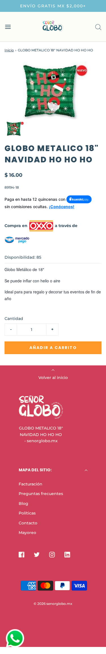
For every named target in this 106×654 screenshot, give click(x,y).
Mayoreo (27, 532)
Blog (23, 503)
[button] (15, 128)
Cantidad (14, 318)
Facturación (30, 484)
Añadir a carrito (53, 347)
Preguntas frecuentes (41, 493)
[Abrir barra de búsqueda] (98, 26)
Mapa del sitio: (35, 470)
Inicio (9, 50)
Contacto (28, 523)
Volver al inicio (53, 377)
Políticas (27, 513)
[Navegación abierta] (8, 26)
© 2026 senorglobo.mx (53, 603)
